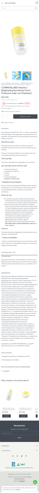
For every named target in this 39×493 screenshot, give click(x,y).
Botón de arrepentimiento (19, 478)
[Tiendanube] (19, 482)
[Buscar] (35, 8)
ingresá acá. (29, 476)
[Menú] (2, 3)
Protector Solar (15, 83)
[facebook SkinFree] (17, 456)
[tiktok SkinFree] (21, 456)
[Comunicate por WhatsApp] (35, 482)
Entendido (17, 489)
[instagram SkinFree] (13, 456)
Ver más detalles (7, 108)
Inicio (2, 83)
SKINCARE (7, 83)
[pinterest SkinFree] (26, 456)
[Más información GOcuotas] (27, 103)
